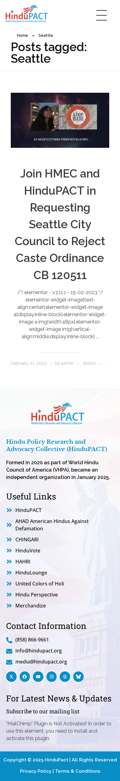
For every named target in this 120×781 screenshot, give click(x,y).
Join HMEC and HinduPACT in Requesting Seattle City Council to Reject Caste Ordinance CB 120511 (60, 224)
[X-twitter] (11, 676)
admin (68, 363)
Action (89, 363)
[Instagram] (51, 676)
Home (22, 35)
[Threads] (65, 676)
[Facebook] (25, 676)
